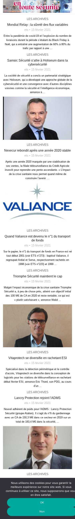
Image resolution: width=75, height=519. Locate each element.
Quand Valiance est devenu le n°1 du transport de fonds (37, 238)
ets (26, 29)
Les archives (37, 19)
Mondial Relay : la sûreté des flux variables (37, 24)
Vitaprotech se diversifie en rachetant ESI (37, 358)
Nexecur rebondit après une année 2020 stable (37, 150)
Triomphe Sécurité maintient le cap (37, 276)
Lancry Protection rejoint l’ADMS (37, 398)
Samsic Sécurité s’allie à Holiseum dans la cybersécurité (37, 62)
